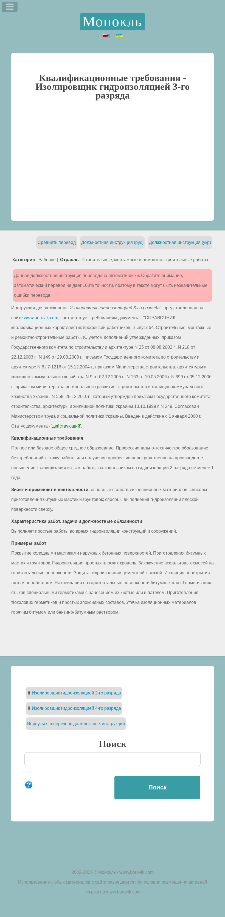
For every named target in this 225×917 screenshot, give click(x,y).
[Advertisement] (112, 160)
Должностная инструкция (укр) (180, 242)
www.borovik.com (41, 317)
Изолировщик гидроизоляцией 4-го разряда (76, 708)
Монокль (112, 21)
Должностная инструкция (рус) (112, 242)
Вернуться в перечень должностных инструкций (76, 723)
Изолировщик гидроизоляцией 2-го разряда (76, 693)
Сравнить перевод (57, 242)
